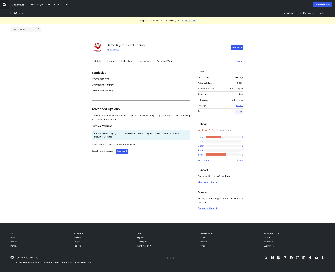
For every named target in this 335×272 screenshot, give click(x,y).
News (12, 237)
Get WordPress (323, 4)
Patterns (77, 246)
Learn (139, 233)
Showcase (78, 233)
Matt (267, 237)
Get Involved (206, 233)
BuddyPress (270, 246)
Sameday (114, 49)
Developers (142, 242)
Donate (204, 242)
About (13, 233)
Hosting (13, 242)
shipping (239, 112)
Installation (126, 61)
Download (237, 47)
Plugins (77, 242)
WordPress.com (272, 233)
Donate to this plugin (208, 208)
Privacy (13, 246)
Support (239, 61)
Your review (203, 160)
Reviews (111, 61)
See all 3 (239, 106)
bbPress (268, 242)
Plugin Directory (17, 13)
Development (144, 61)
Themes (77, 237)
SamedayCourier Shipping (126, 45)
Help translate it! (189, 20)
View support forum (207, 182)
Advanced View (164, 61)
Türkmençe (39, 258)
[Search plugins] (38, 29)
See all (240, 160)
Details (97, 61)
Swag (204, 246)
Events (203, 237)
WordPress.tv (144, 246)
